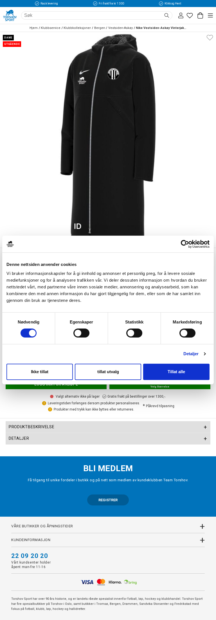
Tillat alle (176, 371)
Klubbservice (50, 28)
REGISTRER (108, 500)
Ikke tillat (39, 371)
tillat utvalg (108, 371)
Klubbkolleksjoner (77, 28)
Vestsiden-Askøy (120, 28)
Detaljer (191, 353)
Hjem (34, 28)
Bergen (99, 28)
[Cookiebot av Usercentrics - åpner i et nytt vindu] (185, 244)
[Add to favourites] (209, 37)
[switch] (81, 333)
